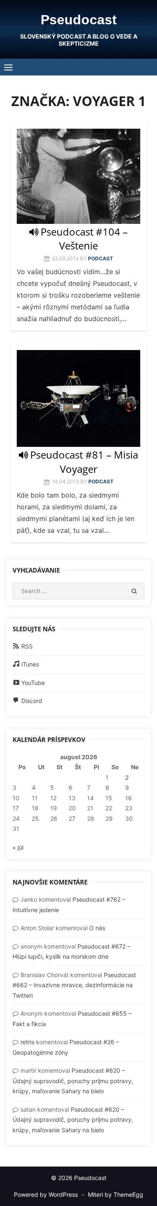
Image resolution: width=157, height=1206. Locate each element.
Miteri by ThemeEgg (115, 1194)
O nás (97, 927)
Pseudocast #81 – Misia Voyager (84, 461)
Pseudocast (79, 19)
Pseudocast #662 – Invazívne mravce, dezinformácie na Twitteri (74, 985)
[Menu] (8, 67)
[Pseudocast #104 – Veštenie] (78, 176)
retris (27, 1041)
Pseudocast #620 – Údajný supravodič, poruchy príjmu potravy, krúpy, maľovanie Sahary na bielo (73, 1080)
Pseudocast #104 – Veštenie (84, 238)
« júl (18, 847)
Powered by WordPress (46, 1194)
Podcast (100, 258)
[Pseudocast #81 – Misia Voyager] (78, 398)
